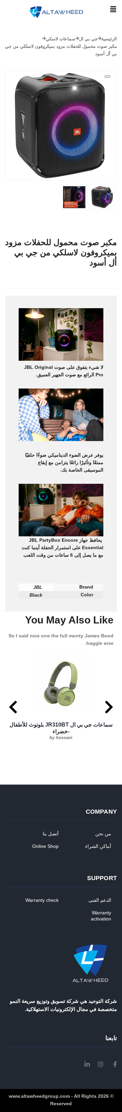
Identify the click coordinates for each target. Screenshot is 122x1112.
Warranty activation (101, 915)
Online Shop (45, 846)
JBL (37, 587)
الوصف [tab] (110, 292)
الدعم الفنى (99, 900)
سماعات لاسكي (60, 38)
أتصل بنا (51, 833)
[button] (113, 9)
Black (35, 595)
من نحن (103, 833)
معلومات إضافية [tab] (87, 292)
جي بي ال (88, 38)
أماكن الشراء (98, 846)
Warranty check (42, 900)
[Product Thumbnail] (107, 77)
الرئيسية (109, 38)
